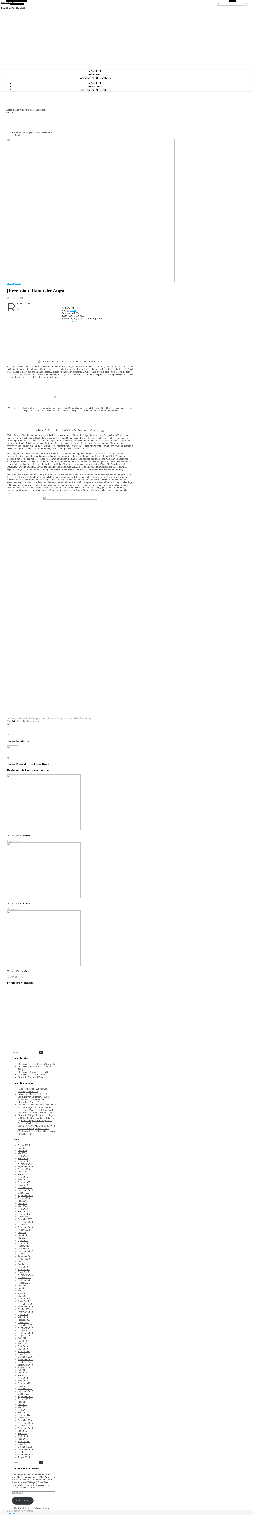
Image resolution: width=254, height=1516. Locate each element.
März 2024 (23, 1211)
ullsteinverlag (85, 718)
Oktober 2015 (24, 1452)
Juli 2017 (22, 1402)
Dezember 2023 (25, 1219)
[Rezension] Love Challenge (18, 835)
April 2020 (23, 1314)
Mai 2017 (22, 1407)
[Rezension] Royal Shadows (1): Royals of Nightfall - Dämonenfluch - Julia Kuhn (37, 1116)
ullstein (73, 310)
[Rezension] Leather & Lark (40, 1112)
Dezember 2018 (25, 1357)
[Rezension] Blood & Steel (30, 1102)
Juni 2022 (22, 1264)
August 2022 (24, 1259)
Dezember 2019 (25, 1325)
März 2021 (23, 1296)
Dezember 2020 (25, 1304)
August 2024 (24, 1198)
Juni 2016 (22, 1431)
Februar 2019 (24, 1351)
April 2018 (23, 1378)
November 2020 (25, 1306)
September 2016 (25, 1428)
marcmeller (46, 718)
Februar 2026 (24, 1161)
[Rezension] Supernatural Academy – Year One (32, 1090)
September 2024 (25, 1195)
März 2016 (23, 1439)
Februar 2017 (24, 1415)
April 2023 (23, 1240)
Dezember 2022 (25, 1248)
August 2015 (24, 1457)
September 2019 (25, 1333)
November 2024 (25, 1190)
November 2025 (25, 1163)
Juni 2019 (22, 1341)
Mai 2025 (22, 1174)
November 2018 (25, 1359)
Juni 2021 (22, 1288)
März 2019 (23, 1349)
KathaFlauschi (18, 721)
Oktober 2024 (24, 1193)
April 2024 (23, 1208)
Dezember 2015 (25, 1446)
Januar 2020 (23, 1322)
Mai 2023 (22, 1238)
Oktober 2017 (24, 1394)
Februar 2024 (24, 1214)
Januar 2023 (23, 1245)
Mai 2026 (22, 1153)
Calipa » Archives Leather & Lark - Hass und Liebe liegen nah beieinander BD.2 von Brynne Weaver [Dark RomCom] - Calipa (37, 1108)
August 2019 (24, 1335)
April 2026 (23, 1156)
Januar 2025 (23, 1185)
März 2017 (23, 1412)
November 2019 (25, 1327)
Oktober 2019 (24, 1330)
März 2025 (23, 1179)
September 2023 (25, 1227)
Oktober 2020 (24, 1309)
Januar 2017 (23, 1417)
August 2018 (24, 1367)
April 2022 (23, 1267)
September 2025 (25, 1166)
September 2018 (25, 1364)
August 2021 (24, 1283)
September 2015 (25, 1454)
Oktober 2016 (24, 1425)
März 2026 (23, 1158)
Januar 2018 (23, 1386)
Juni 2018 (22, 1372)
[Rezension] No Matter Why (18, 903)
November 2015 (25, 1449)
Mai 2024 (22, 1206)
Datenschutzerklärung (95, 77)
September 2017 (25, 1396)
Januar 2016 (23, 1444)
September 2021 (25, 1280)
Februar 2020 (24, 1320)
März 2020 (23, 1317)
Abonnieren (22, 1500)
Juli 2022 (22, 1261)
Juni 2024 (22, 1203)
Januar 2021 (23, 1301)
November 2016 (25, 1423)
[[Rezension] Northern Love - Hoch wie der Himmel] (12, 755)
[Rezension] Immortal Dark (30, 1077)
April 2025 (23, 1177)
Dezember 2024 (25, 1187)
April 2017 (23, 1409)
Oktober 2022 (24, 1253)
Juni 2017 (22, 1404)
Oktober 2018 (24, 1362)
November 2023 (25, 1222)
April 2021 (23, 1293)
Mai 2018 (22, 1375)
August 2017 (24, 1399)
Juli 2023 (22, 1232)
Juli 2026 (22, 1148)
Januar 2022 (23, 1272)
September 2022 (25, 1256)
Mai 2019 (22, 1343)
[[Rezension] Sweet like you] (12, 732)
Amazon (75, 321)
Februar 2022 (24, 1269)
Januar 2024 (23, 1216)
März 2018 (23, 1380)
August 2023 (24, 1230)
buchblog (11, 718)
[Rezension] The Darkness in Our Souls (36, 1064)
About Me (95, 71)
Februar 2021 (24, 1298)
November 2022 (25, 1251)
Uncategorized (14, 283)
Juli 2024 (22, 1201)
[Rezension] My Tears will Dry (32, 1074)
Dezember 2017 (25, 1388)
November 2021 (25, 1275)
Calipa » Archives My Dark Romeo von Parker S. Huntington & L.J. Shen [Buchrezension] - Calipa (36, 1128)
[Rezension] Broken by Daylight (33, 1072)
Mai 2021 (22, 1290)
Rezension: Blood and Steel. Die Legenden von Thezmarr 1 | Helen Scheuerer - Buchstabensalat (34, 1097)
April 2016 (23, 1436)
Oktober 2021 (24, 1277)
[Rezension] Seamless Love (18, 971)
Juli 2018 (22, 1370)
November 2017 (25, 1391)
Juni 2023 (22, 1235)
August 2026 (24, 1145)
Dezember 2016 (25, 1420)
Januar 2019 (23, 1354)
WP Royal (28, 1511)
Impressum (95, 74)
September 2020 (25, 1312)
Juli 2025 (22, 1171)
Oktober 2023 (24, 1224)
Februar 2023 (24, 1243)
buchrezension (22, 718)
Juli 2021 (22, 1285)
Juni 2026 (22, 1150)
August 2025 (24, 1169)
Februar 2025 (24, 1182)
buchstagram (35, 718)
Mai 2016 (22, 1433)
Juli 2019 (22, 1338)
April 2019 (23, 1346)
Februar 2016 (24, 1441)
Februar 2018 (24, 1383)
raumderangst (57, 718)
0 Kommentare (32, 721)
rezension (68, 718)
